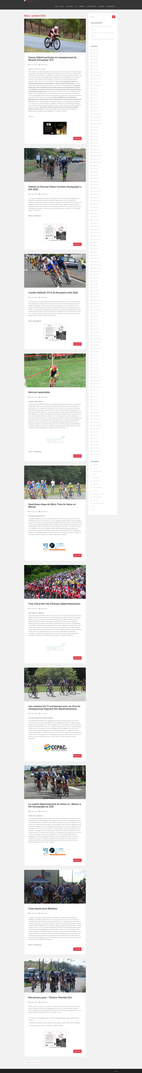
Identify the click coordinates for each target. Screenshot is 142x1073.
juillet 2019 (95, 316)
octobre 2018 (96, 345)
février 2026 (96, 69)
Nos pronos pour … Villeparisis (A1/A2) (101, 26)
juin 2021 (95, 249)
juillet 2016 (95, 432)
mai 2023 (95, 175)
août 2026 (95, 50)
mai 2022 (95, 213)
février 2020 (96, 294)
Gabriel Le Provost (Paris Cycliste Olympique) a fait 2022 (54, 188)
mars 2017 (95, 406)
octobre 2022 (96, 197)
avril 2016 (95, 441)
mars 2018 (95, 367)
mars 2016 (95, 444)
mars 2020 (95, 290)
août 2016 (95, 428)
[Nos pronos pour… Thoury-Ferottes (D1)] (55, 976)
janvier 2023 (96, 188)
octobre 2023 (96, 159)
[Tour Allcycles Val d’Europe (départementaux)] (55, 582)
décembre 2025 (97, 75)
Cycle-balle (96, 478)
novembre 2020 (97, 265)
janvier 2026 (96, 72)
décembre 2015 (97, 454)
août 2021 (95, 242)
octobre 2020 (96, 268)
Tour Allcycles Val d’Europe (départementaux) (54, 603)
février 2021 (96, 255)
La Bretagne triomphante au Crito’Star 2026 (102, 39)
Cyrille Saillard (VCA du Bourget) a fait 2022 (53, 292)
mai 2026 (95, 59)
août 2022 (95, 204)
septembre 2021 (97, 239)
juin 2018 (95, 358)
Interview (81, 6)
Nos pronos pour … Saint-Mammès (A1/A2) (102, 32)
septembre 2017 (97, 387)
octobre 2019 (96, 306)
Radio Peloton (43, 64)
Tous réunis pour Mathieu (42, 908)
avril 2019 (95, 326)
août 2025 (95, 88)
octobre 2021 (96, 236)
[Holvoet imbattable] (55, 370)
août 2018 (95, 351)
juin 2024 (95, 133)
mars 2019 (95, 329)
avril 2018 (95, 364)
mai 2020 (95, 284)
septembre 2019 (97, 310)
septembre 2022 (97, 200)
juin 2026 (95, 56)
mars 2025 (95, 104)
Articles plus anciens (31, 1062)
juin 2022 (95, 210)
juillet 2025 (95, 91)
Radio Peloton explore (99, 503)
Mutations (101, 6)
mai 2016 (95, 438)
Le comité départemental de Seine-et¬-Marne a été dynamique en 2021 (54, 805)
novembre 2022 (97, 194)
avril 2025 (95, 101)
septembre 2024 (97, 123)
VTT (76, 6)
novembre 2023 (97, 156)
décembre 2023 (97, 152)
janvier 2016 (96, 451)
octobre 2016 (96, 422)
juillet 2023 (95, 168)
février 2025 (96, 107)
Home (56, 6)
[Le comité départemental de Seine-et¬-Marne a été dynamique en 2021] (55, 782)
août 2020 (95, 274)
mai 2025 (95, 98)
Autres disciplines (91, 6)
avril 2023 (95, 178)
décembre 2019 (97, 300)
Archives (95, 468)
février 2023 (96, 184)
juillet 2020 (95, 278)
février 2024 (96, 146)
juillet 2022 (95, 207)
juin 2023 (95, 172)
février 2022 (96, 223)
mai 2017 (95, 399)
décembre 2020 (97, 261)
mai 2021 (95, 252)
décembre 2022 (97, 191)
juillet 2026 (95, 53)
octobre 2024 (96, 120)
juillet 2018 (95, 355)
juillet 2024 (95, 130)
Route (62, 6)
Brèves (93, 29)
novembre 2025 (97, 79)
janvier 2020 (96, 297)
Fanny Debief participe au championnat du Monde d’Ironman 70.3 (52, 58)
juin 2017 (95, 396)
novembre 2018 (97, 342)
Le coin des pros (97, 487)
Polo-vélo (95, 500)
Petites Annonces (110, 6)
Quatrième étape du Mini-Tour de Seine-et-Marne (52, 505)
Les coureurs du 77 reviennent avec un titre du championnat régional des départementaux (54, 707)
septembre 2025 (97, 85)
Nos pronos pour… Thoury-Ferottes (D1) (50, 997)
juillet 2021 (95, 245)
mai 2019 (95, 322)
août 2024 (95, 127)
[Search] (113, 16)
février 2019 (96, 332)
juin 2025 (95, 95)
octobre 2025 (96, 82)
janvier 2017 (96, 412)
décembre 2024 (97, 114)
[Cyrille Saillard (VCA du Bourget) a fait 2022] (55, 271)
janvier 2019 (96, 335)
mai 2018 (95, 361)
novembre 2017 (97, 380)
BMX (94, 474)
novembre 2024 (97, 117)
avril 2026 (95, 62)
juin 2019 (95, 319)
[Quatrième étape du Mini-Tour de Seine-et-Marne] (55, 482)
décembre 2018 (97, 339)
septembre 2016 (97, 425)
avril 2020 (95, 287)
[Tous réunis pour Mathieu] (55, 887)
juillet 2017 (95, 393)
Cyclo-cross (69, 6)
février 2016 (96, 448)
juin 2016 (95, 435)
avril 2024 (95, 139)
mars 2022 (95, 220)
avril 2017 (95, 403)
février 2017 (96, 409)
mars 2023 (95, 181)
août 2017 (95, 390)
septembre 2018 (97, 348)
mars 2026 (95, 66)
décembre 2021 (97, 229)
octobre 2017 (96, 383)
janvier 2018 (96, 374)
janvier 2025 (96, 111)
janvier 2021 (96, 258)
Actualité (95, 465)
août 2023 (95, 165)
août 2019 (95, 313)
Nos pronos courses (98, 494)
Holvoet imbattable (39, 392)
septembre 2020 (97, 271)
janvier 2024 (96, 149)
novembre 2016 (97, 419)
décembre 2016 (97, 416)
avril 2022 (95, 217)
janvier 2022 (96, 226)
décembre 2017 (97, 377)
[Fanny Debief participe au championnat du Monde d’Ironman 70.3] (55, 35)
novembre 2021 (97, 233)
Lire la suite (77, 138)
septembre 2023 (97, 162)
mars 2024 (95, 143)
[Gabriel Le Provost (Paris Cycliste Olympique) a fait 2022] (55, 165)
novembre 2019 (97, 303)
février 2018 (96, 371)
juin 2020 (95, 281)
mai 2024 (95, 136)
